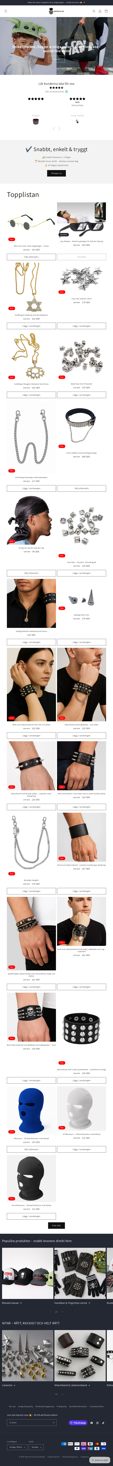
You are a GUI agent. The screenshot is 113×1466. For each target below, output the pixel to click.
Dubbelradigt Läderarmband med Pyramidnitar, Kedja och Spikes (31, 975)
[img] (56, 88)
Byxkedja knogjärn (31, 880)
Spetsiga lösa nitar (81, 615)
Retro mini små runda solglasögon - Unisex (31, 246)
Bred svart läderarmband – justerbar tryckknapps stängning (81, 865)
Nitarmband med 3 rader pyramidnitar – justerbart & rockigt (81, 1069)
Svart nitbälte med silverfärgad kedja (81, 453)
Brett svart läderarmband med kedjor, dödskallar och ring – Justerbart (81, 950)
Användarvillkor (97, 1406)
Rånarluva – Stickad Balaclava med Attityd (31, 1138)
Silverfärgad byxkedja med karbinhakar (31, 477)
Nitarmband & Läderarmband (70, 1385)
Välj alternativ (31, 257)
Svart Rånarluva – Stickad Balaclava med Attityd (31, 1205)
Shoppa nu (56, 173)
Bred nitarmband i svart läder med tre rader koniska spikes (81, 794)
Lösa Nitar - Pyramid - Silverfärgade (81, 562)
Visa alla (56, 1225)
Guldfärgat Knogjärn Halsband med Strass (31, 384)
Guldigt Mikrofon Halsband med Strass (31, 631)
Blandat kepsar (10, 1302)
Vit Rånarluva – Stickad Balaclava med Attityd (81, 1134)
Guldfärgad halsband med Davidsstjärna (31, 315)
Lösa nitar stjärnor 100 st (82, 299)
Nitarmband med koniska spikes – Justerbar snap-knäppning (31, 795)
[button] (6, 11)
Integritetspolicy (25, 1406)
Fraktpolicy (62, 1406)
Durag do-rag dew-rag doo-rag (31, 548)
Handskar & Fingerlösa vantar (70, 1302)
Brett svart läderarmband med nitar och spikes (31, 725)
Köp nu (56, 59)
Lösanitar (7, 1385)
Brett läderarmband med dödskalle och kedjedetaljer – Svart (31, 1045)
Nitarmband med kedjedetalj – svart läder (82, 725)
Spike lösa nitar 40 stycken (81, 384)
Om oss (12, 1406)
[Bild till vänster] (50, 1312)
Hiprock (28, 1457)
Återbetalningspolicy (45, 1406)
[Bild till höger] (63, 1312)
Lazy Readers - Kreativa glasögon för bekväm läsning (81, 241)
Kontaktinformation (78, 1406)
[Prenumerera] (53, 1422)
